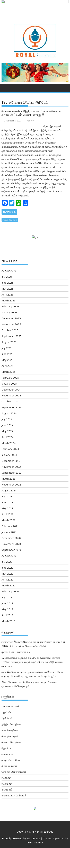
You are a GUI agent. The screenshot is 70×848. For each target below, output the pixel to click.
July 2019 (7, 597)
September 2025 (12, 336)
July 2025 (7, 348)
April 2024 (7, 437)
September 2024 (12, 407)
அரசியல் (6, 712)
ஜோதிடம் (6, 748)
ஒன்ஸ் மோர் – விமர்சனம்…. (16, 651)
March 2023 (8, 478)
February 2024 (10, 449)
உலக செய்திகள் (10, 730)
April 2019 (7, 615)
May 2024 (7, 431)
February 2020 (10, 591)
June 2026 (7, 282)
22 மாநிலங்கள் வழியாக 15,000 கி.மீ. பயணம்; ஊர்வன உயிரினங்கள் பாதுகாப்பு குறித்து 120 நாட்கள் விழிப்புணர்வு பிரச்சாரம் (32, 662)
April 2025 (7, 365)
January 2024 (9, 454)
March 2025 (8, 371)
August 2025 (9, 342)
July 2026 (7, 276)
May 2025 (7, 359)
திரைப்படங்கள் (9, 765)
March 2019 (8, 621)
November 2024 (11, 395)
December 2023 (11, 460)
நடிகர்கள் (6, 777)
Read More (9, 212)
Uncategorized (10, 706)
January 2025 (9, 383)
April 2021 (7, 514)
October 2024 (10, 401)
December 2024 (11, 389)
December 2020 (11, 538)
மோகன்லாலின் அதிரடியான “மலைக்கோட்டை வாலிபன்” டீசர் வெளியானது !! (33, 113)
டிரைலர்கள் (7, 754)
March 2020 (8, 585)
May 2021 (7, 508)
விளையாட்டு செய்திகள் (14, 795)
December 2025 (11, 318)
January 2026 (9, 312)
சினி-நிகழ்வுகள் (10, 736)
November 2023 (11, 466)
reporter (31, 120)
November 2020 (11, 544)
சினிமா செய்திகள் (10, 219)
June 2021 (7, 502)
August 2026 (9, 270)
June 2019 (7, 603)
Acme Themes (35, 842)
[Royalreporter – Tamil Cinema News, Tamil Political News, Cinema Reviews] (35, 2)
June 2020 (7, 567)
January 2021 (9, 532)
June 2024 (7, 425)
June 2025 (7, 354)
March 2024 (8, 443)
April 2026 (7, 294)
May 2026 (7, 288)
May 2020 (7, 573)
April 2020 (7, 579)
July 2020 (7, 561)
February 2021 (10, 526)
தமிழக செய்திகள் (11, 759)
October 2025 (10, 330)
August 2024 (9, 413)
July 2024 (7, 419)
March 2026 (8, 300)
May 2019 (7, 609)
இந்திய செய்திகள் (11, 724)
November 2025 (11, 324)
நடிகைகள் (7, 783)
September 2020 (12, 549)
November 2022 (11, 484)
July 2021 (7, 496)
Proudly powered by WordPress (21, 838)
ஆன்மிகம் (7, 718)
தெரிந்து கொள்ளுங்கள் (14, 771)
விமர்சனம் (7, 789)
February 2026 (10, 306)
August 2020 (9, 555)
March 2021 (8, 520)
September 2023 (12, 472)
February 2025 (10, 377)
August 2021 (9, 490)
